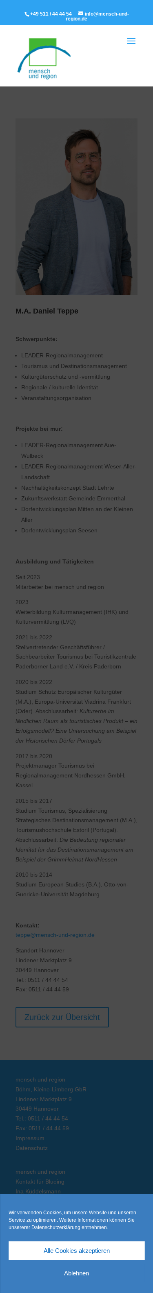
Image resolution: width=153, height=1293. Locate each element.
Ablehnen (76, 1273)
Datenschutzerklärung (55, 1227)
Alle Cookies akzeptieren (77, 1250)
